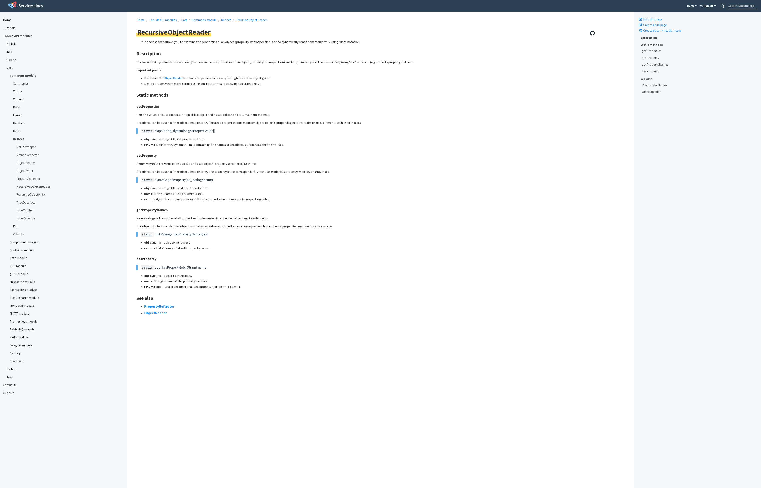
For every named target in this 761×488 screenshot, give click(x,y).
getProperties (651, 51)
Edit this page (652, 19)
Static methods (651, 45)
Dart (184, 20)
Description (648, 38)
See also (646, 79)
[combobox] (742, 5)
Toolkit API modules (163, 20)
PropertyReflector (654, 85)
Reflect (226, 20)
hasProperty (650, 71)
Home (690, 6)
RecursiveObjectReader (251, 20)
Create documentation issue (662, 30)
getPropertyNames (655, 64)
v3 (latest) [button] (707, 6)
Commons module (204, 20)
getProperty (650, 58)
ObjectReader (651, 92)
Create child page (655, 25)
